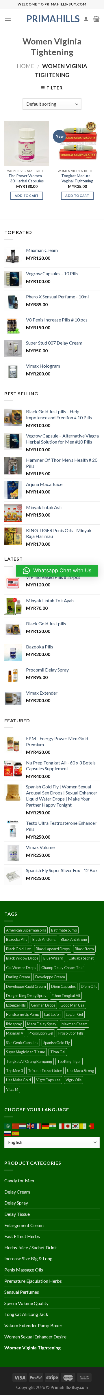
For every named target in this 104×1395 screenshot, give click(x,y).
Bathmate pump (64, 930)
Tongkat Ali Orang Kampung (29, 1061)
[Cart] (96, 18)
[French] (38, 1125)
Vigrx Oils (73, 1080)
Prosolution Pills (70, 1033)
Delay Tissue (17, 1214)
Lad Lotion (52, 1014)
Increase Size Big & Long (28, 1258)
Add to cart (27, 195)
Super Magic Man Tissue (25, 1052)
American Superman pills (26, 930)
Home (25, 66)
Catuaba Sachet (81, 958)
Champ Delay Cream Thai (62, 967)
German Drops (43, 1005)
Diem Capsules (63, 986)
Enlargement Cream (24, 1225)
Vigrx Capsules (48, 1080)
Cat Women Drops (21, 967)
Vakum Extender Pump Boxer (33, 1325)
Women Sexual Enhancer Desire (35, 1336)
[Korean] (75, 1125)
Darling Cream (18, 977)
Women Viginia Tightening (32, 1347)
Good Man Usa (72, 1005)
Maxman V (14, 1033)
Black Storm (84, 949)
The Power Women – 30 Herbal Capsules (26, 178)
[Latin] (83, 1125)
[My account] (86, 18)
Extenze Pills (16, 1005)
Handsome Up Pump (22, 1014)
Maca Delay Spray (41, 1024)
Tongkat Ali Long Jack (26, 1314)
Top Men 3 (14, 1070)
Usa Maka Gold (18, 1080)
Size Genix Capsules (22, 1042)
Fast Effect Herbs (22, 1236)
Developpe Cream (50, 977)
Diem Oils (89, 986)
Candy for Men (19, 1180)
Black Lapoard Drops (53, 949)
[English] (30, 1125)
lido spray (14, 1024)
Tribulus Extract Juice (45, 1070)
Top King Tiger (69, 1061)
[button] (57, 571)
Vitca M (12, 1089)
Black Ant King (43, 939)
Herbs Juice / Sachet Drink (30, 1247)
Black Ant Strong (74, 939)
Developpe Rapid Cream (26, 986)
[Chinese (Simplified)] (15, 1125)
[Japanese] (68, 1125)
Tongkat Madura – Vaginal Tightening (77, 178)
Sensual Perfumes (21, 1292)
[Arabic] (8, 1125)
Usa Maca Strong (80, 1070)
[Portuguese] (90, 1125)
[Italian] (60, 1125)
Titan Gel (57, 1052)
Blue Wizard (53, 958)
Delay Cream (17, 1191)
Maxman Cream (75, 1024)
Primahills (52, 18)
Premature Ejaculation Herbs (33, 1281)
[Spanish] (15, 1133)
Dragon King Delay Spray (26, 995)
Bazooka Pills (16, 939)
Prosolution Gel (41, 1033)
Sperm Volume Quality (26, 1303)
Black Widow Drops (22, 958)
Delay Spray (16, 1202)
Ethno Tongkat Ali (66, 995)
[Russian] (8, 1133)
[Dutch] (23, 1125)
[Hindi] (53, 1125)
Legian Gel (74, 1014)
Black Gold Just (18, 949)
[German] (45, 1125)
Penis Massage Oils (23, 1269)
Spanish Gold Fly (56, 1042)
